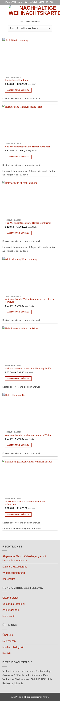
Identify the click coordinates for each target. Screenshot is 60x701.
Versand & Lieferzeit (13, 604)
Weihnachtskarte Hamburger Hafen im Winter (28, 435)
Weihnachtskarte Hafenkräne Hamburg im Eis (28, 368)
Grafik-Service (10, 597)
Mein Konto (8, 616)
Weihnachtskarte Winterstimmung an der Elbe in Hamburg (29, 300)
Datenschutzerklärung (14, 566)
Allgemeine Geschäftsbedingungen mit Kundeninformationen (24, 558)
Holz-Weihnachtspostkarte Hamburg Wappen (28, 147)
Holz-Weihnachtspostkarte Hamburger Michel (28, 223)
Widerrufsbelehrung (13, 572)
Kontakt (6, 653)
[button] (4, 10)
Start (22, 21)
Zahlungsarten (10, 610)
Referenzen (9, 641)
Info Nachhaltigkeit (13, 647)
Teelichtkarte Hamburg (16, 80)
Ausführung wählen (18, 90)
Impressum (8, 579)
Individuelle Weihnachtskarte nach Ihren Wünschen (25, 503)
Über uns (7, 635)
